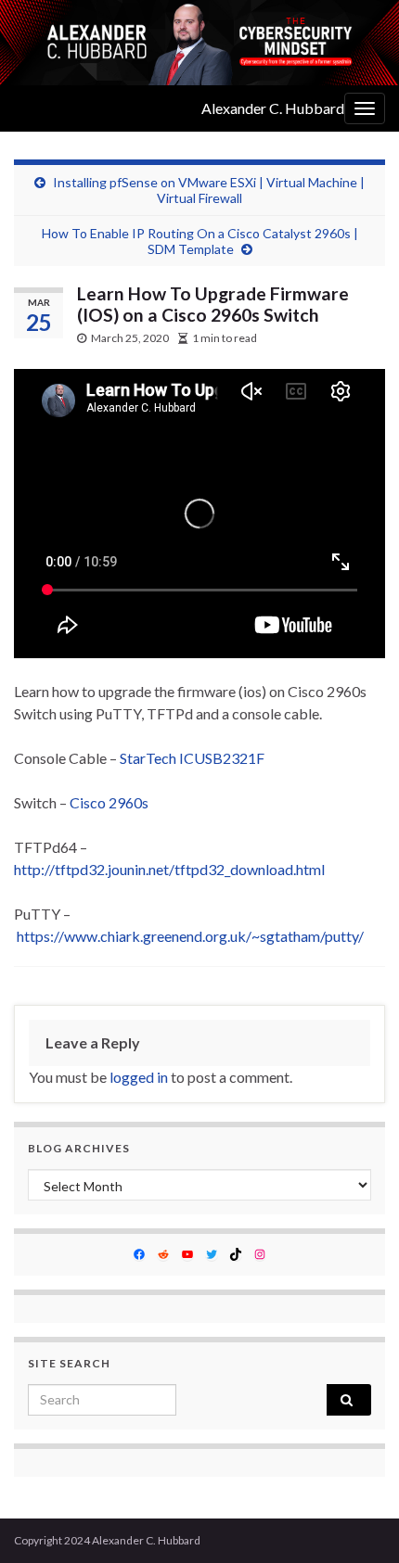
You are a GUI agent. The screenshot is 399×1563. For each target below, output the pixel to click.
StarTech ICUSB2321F (192, 758)
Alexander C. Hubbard (272, 108)
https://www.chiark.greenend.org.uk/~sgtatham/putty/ (190, 936)
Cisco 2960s (109, 802)
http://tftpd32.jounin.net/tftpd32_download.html (169, 869)
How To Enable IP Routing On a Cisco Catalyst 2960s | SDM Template (200, 241)
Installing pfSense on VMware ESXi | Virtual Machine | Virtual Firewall (209, 190)
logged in (138, 1077)
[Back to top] (357, 1521)
